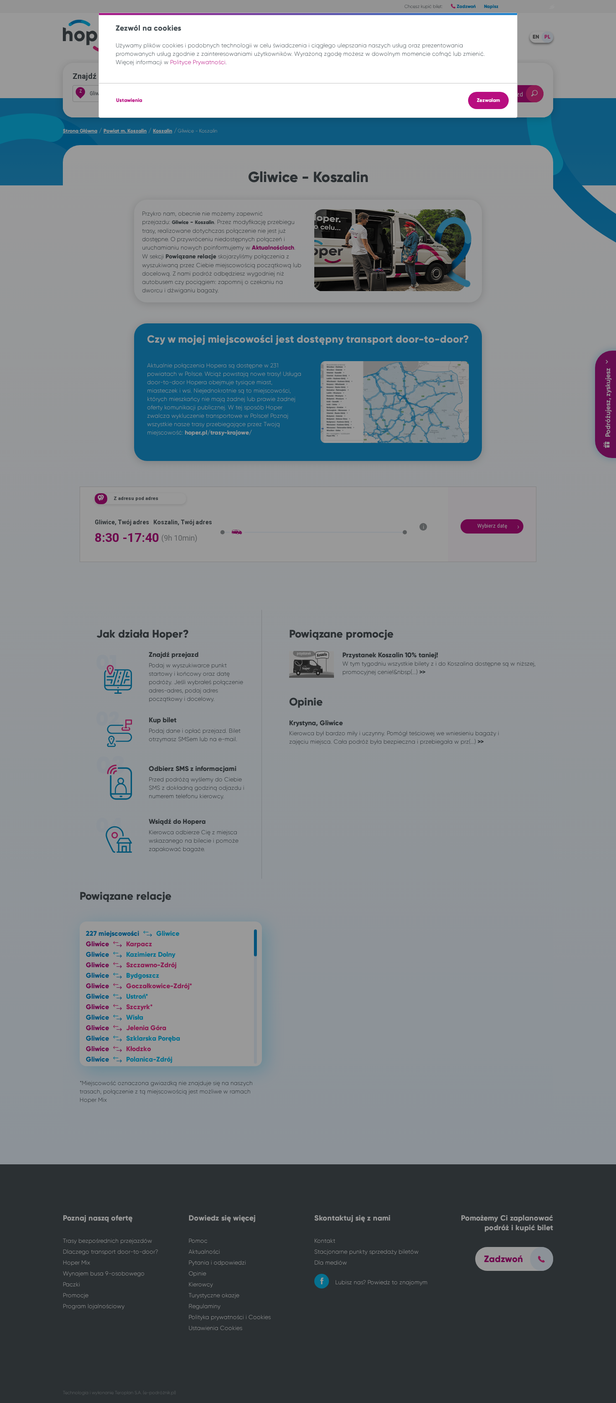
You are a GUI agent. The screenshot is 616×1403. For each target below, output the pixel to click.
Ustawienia (129, 100)
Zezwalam (488, 100)
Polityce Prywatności (197, 62)
